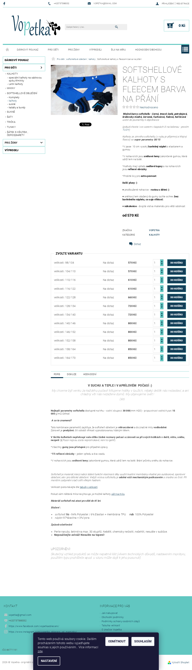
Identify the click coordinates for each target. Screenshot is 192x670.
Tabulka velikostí (111, 625)
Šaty (10, 116)
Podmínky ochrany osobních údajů (121, 621)
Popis (57, 374)
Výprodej (95, 49)
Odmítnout (117, 641)
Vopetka (154, 230)
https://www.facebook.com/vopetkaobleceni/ (34, 626)
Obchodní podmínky (113, 617)
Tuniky (11, 127)
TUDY (125, 129)
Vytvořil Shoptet (180, 662)
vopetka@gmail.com (20, 614)
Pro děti (53, 49)
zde (40, 651)
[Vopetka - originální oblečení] (36, 27)
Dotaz (137, 244)
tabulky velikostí (89, 487)
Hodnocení (90, 374)
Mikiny (11, 88)
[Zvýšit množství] (162, 261)
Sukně (11, 111)
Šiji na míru (118, 49)
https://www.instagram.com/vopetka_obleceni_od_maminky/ (43, 631)
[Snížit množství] (162, 264)
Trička (11, 122)
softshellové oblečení (22, 93)
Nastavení (49, 661)
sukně (12, 104)
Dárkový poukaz (27, 49)
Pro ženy (74, 49)
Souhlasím (143, 641)
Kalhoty (12, 73)
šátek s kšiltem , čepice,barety (17, 133)
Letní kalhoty (16, 84)
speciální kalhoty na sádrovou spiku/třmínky (25, 79)
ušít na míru (118, 494)
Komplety (14, 97)
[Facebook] (5, 3)
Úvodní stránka (7, 50)
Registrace (182, 3)
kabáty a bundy (17, 107)
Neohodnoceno (149, 107)
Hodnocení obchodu (148, 49)
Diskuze (71, 374)
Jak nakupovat (110, 613)
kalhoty (13, 100)
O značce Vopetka (112, 629)
